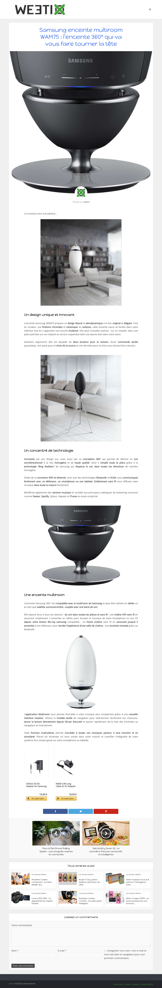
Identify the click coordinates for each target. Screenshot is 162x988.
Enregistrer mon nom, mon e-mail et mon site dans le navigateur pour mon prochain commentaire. (125, 954)
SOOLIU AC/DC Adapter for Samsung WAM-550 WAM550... (36, 784)
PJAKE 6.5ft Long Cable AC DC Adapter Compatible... (66, 784)
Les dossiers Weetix (39, 874)
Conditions (136, 984)
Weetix (11, 983)
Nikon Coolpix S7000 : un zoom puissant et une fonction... (137, 901)
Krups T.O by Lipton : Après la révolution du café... (89, 882)
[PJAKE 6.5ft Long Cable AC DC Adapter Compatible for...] (66, 765)
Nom (15, 950)
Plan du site (118, 984)
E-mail (62, 950)
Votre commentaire (21, 925)
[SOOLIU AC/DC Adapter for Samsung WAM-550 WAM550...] (36, 765)
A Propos (127, 984)
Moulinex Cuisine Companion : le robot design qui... (42, 882)
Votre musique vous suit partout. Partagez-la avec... (137, 882)
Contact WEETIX (147, 984)
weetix (86, 202)
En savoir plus (38, 798)
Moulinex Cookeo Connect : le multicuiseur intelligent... (90, 901)
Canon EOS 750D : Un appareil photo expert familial (42, 901)
